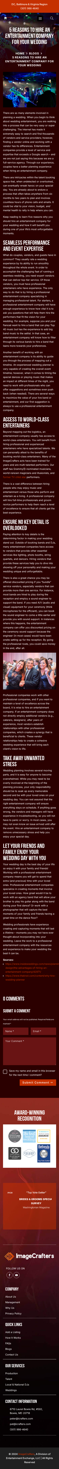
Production (11, 1373)
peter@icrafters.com (21, 1418)
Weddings (11, 1390)
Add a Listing (12, 1332)
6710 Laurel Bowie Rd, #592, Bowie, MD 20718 (26, 1411)
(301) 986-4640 (29, 8)
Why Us (9, 1308)
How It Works (13, 1338)
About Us (10, 1297)
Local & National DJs (17, 1384)
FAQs (8, 1343)
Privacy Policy (13, 1313)
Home (20, 53)
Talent (8, 1379)
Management (12, 1302)
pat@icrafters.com (20, 1423)
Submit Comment (35, 1082)
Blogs (34, 53)
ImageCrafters (26, 1454)
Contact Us (11, 1354)
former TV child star (14, 477)
